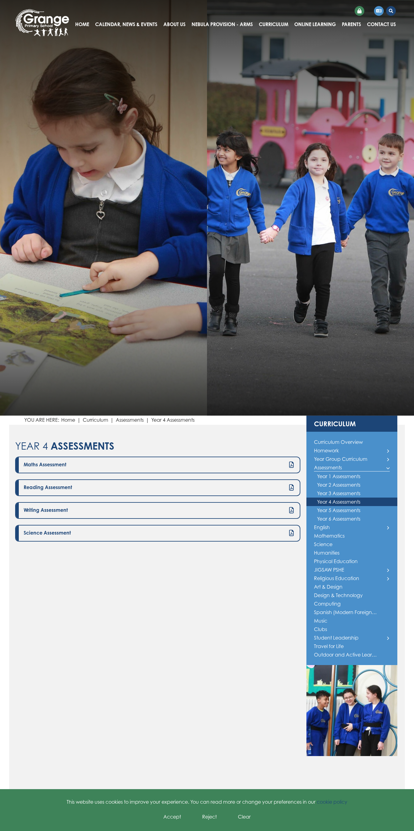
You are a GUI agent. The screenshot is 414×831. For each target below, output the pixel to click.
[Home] (42, 22)
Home (68, 420)
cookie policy (332, 802)
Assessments (130, 420)
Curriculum (95, 420)
